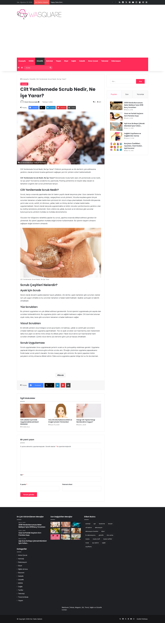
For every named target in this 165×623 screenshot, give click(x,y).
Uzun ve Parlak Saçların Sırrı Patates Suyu (133, 114)
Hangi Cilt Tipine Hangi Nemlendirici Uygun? (85, 421)
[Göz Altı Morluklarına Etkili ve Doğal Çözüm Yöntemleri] (60, 411)
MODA (31, 61)
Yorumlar (140, 94)
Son (127, 94)
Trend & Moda (23, 597)
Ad (21, 475)
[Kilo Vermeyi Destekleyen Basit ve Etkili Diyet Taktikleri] (55, 530)
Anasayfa (22, 61)
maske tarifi (96, 539)
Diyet (66, 61)
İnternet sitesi (67, 484)
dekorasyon (98, 527)
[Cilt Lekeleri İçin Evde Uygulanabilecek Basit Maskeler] (32, 411)
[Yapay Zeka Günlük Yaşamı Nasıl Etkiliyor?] (76, 524)
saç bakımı (95, 543)
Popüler (114, 94)
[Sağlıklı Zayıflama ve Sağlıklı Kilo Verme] (116, 136)
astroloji (87, 523)
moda (87, 543)
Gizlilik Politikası (142, 619)
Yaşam (58, 61)
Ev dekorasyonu (90, 535)
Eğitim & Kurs (23, 569)
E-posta (23, 484)
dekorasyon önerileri (91, 531)
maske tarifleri (107, 539)
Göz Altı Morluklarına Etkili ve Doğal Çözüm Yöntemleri (60, 421)
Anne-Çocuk (93, 61)
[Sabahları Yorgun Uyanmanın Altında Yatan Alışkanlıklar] (65, 537)
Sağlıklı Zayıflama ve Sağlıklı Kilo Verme (132, 134)
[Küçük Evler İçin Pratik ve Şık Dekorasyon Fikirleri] (55, 524)
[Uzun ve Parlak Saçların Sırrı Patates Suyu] (116, 116)
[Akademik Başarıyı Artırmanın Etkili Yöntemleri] (65, 530)
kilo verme (110, 535)
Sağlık (73, 61)
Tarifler (20, 590)
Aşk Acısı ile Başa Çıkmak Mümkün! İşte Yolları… (134, 124)
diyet (102, 531)
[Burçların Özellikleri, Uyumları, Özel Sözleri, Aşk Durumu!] (116, 146)
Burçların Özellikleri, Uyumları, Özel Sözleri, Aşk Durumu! (133, 145)
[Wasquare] (39, 14)
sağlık (104, 543)
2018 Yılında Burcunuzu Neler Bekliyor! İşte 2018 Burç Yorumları (133, 105)
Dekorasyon (116, 61)
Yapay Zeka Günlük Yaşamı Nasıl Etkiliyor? (65, 2)
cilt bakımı (88, 527)
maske (87, 539)
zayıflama (88, 546)
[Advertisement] (82, 40)
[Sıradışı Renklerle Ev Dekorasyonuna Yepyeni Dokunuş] (76, 537)
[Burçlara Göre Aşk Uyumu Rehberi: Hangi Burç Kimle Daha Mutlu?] (55, 537)
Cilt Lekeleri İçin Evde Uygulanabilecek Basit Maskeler (29, 422)
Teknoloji (104, 61)
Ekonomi (21, 573)
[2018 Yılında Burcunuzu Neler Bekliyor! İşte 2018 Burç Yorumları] (116, 106)
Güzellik (40, 61)
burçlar (110, 523)
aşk (95, 523)
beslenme (102, 523)
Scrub (61, 375)
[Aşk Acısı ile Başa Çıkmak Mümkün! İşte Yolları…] (116, 126)
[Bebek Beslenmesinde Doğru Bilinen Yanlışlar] (76, 530)
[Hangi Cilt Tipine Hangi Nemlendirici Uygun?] (88, 411)
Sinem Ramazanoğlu (31, 102)
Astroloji (49, 61)
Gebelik (82, 61)
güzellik (101, 535)
